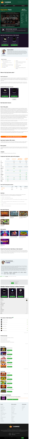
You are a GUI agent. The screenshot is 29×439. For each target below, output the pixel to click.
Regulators (12, 417)
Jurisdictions (12, 416)
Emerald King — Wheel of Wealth (20, 159)
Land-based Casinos (13, 413)
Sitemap (12, 420)
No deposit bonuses (3, 417)
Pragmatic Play (2, 237)
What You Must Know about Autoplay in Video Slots (7, 337)
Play (4, 96)
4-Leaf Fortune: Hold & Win (10, 389)
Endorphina (8, 373)
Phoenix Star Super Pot (9, 364)
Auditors (12, 418)
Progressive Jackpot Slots (4, 338)
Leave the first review (24, 10)
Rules (1, 415)
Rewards (2, 418)
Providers (2, 419)
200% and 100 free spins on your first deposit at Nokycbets (13, 396)
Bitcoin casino (13, 408)
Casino (5, 5)
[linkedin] (5, 262)
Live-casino (12, 411)
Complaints (12, 412)
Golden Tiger (8, 360)
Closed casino (2, 408)
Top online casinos (3, 414)
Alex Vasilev (6, 276)
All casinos (14, 99)
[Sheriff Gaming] (26, 300)
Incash (2, 189)
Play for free (14, 215)
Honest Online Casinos (3, 413)
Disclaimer (23, 407)
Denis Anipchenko (4, 55)
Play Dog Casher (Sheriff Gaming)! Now (14, 136)
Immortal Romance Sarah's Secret (26, 159)
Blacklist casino (3, 407)
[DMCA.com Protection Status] (13, 434)
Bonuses (23, 5)
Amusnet (8, 348)
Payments (12, 407)
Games (14, 5)
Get (12, 399)
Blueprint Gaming (21, 237)
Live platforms (13, 421)
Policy (23, 408)
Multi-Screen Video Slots (4, 339)
